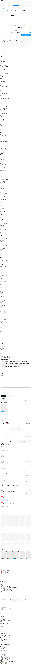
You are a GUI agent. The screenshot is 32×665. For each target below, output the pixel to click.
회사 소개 (17, 600)
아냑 (20, 561)
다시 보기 (4, 655)
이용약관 (2, 608)
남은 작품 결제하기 (2, 620)
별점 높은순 (10, 444)
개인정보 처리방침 (5, 608)
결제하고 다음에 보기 (7, 635)
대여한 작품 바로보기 (7, 620)
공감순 (6, 444)
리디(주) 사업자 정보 (3, 607)
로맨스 (17, 13)
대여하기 (1, 51)
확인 (0, 625)
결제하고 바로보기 (2, 635)
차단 (7, 450)
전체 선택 (1, 53)
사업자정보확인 (13, 608)
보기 (0, 147)
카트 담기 (1, 358)
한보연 (22, 561)
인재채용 (17, 601)
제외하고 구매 (2, 594)
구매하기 (3, 651)
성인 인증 (1, 591)
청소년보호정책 (9, 608)
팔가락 (8, 561)
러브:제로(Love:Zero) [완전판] (10, 560)
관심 (12, 21)
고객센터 (3, 599)
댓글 (26, 462)
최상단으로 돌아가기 (4, 596)
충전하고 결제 (2, 636)
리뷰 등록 (28, 436)
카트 (0, 55)
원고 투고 (13, 600)
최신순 (3, 444)
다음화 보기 (1, 655)
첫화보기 (26, 35)
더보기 (30, 402)
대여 (0, 64)
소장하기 (1, 52)
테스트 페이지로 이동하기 (16, 5)
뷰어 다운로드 (10, 601)
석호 (10, 561)
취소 (0, 593)
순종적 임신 (3, 412)
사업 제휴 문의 (14, 601)
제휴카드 (10, 600)
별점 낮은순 (14, 444)
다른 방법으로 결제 (2, 616)
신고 (5, 450)
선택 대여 (1, 56)
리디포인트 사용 (2, 634)
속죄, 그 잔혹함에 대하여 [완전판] (22, 560)
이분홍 (12, 561)
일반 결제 (5, 636)
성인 (13, 13)
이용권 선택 (1, 629)
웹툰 (11, 13)
